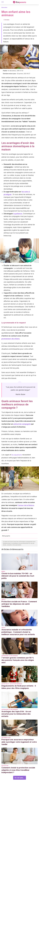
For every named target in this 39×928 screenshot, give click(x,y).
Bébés (3, 571)
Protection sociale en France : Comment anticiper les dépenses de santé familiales (19, 603)
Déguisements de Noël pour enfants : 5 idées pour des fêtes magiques (18, 687)
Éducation (4, 7)
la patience (17, 214)
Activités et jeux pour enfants (11, 684)
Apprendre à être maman (9, 655)
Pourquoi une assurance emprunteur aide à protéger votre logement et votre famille (19, 741)
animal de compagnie (22, 424)
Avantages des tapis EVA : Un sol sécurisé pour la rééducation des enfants (16, 713)
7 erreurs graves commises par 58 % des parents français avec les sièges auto (17, 660)
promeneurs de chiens (10, 339)
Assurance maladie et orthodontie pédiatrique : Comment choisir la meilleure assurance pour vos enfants (18, 632)
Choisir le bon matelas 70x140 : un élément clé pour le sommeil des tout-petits (18, 575)
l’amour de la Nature (26, 505)
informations (6, 737)
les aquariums (17, 455)
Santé (3, 599)
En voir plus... (19, 778)
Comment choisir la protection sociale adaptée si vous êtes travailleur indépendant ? (18, 770)
